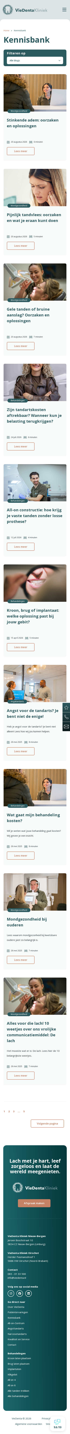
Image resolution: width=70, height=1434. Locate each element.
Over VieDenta (16, 1306)
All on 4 (12, 1379)
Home (6, 30)
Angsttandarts (16, 1328)
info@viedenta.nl (17, 1277)
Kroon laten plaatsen (19, 1358)
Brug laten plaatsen (18, 1363)
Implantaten (14, 1369)
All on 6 (12, 1385)
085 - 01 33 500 (17, 1273)
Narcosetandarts (17, 1334)
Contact (12, 1344)
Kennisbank (14, 1317)
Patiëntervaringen (18, 1312)
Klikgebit (12, 1374)
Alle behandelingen (18, 1396)
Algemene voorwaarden (28, 1423)
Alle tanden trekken (18, 1390)
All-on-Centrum (16, 1323)
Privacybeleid (49, 1418)
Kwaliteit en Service (19, 1339)
